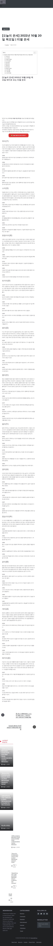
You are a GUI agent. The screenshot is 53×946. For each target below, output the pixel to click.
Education (22, 919)
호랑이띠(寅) (9, 59)
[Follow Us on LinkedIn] (47, 914)
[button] (1, 6)
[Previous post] (3, 715)
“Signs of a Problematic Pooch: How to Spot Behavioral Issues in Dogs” (5, 778)
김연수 (7, 45)
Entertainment (23, 922)
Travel (21, 931)
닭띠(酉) (8, 70)
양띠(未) (8, 66)
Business (22, 913)
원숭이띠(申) (9, 68)
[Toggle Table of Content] (34, 53)
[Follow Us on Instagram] (44, 914)
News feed (14, 942)
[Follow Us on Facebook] (38, 914)
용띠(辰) (8, 62)
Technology (22, 928)
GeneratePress (34, 938)
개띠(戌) (8, 71)
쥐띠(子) (8, 56)
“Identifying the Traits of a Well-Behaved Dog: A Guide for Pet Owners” (14, 878)
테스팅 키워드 (5, 825)
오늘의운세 (6, 29)
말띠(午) (8, 65)
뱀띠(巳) (8, 64)
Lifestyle (22, 925)
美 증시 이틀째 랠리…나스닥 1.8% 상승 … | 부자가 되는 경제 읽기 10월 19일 (24, 715)
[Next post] (34, 727)
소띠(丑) (8, 57)
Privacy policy (32, 942)
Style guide (38, 942)
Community (22, 916)
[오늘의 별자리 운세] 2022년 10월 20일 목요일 (14, 727)
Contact (25, 942)
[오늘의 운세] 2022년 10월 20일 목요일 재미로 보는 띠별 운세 (18, 54)
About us (20, 942)
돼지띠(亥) (9, 73)
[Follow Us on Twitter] (41, 914)
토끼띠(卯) (8, 60)
